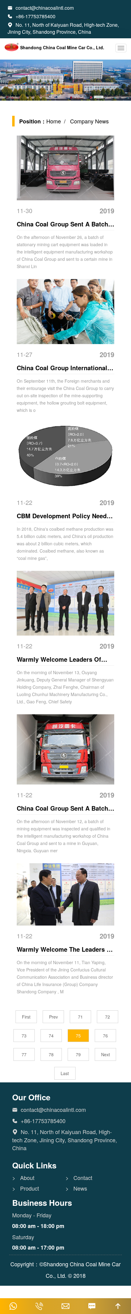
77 (24, 1054)
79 (78, 1054)
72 (107, 1017)
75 (78, 1036)
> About (23, 1177)
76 (105, 1036)
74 (51, 1036)
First (26, 1017)
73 (24, 1036)
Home (53, 121)
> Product (25, 1188)
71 (80, 1017)
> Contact (79, 1177)
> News (76, 1188)
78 (51, 1054)
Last (65, 1073)
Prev (53, 1017)
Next (105, 1054)
